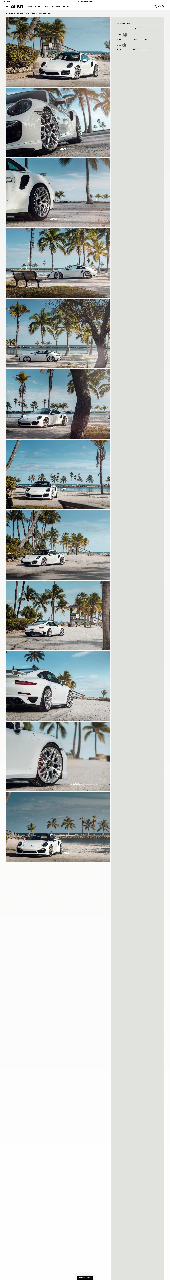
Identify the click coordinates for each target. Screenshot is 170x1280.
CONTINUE (67, 650)
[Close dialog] (117, 618)
